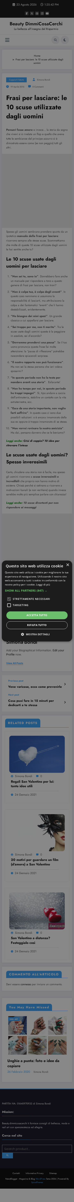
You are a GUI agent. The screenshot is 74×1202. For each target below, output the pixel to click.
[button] (37, 590)
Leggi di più (43, 584)
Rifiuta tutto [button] (37, 625)
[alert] (37, 601)
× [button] (67, 565)
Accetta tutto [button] (37, 615)
